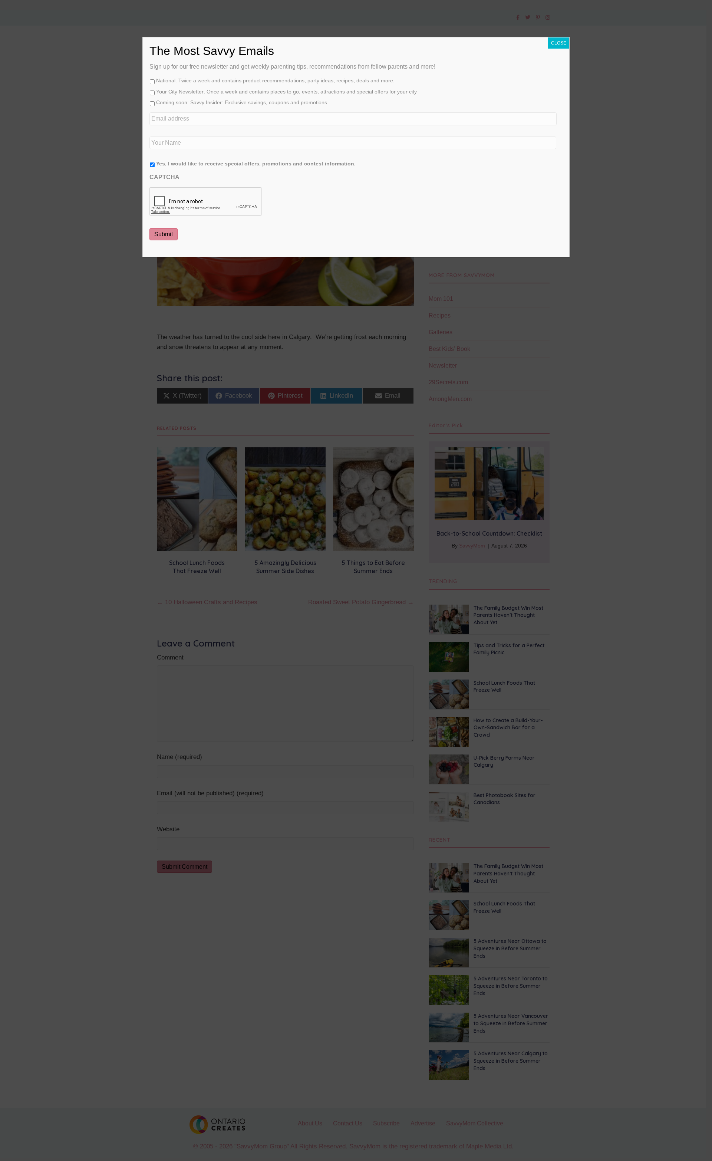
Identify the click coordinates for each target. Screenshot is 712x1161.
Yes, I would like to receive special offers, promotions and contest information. (256, 164)
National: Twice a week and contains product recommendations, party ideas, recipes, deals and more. (275, 80)
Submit (163, 234)
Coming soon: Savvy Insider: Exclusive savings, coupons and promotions (241, 102)
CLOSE (558, 43)
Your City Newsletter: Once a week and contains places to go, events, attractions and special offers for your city (286, 92)
